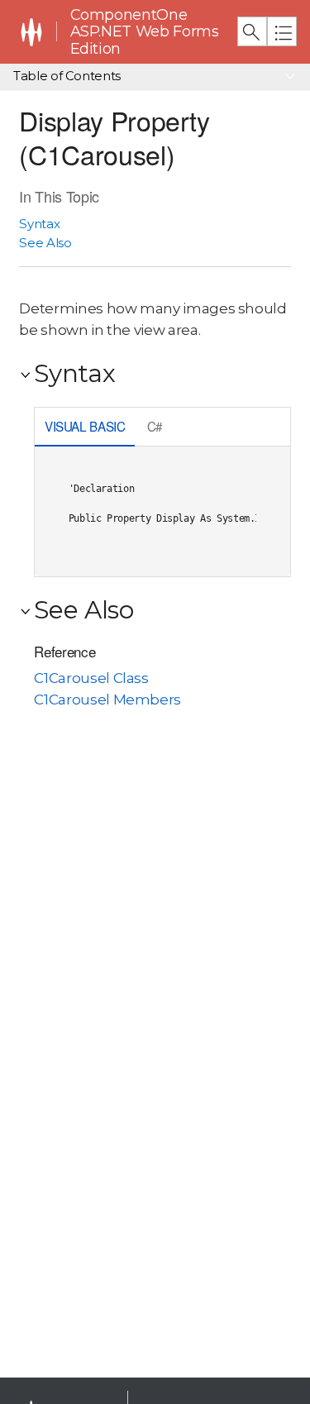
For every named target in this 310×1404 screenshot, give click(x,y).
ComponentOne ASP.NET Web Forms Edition (144, 32)
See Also (45, 243)
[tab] (85, 428)
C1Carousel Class (91, 678)
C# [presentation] (155, 426)
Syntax (39, 224)
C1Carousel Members (107, 699)
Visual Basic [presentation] (85, 426)
